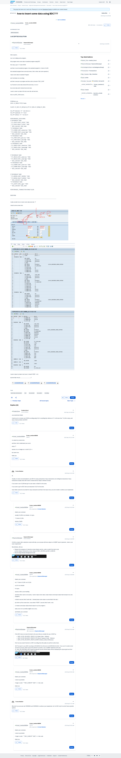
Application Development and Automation (37, 5)
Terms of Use (28, 755)
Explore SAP (102, 2)
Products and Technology (30, 2)
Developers (45, 2)
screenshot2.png (51, 382)
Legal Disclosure (41, 755)
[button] (105, 25)
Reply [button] (72, 397)
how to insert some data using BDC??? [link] (60, 5)
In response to (38, 509)
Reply (71, 428)
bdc (25, 393)
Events (56, 2)
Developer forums (47, 9)
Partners (51, 2)
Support (55, 755)
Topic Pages (70, 2)
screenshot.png (18, 382)
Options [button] (109, 13)
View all (82, 98)
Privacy (22, 755)
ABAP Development (14, 32)
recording (47, 393)
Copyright (34, 755)
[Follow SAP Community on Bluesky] (94, 755)
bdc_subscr (39, 393)
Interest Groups (25, 5)
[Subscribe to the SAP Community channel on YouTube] (97, 755)
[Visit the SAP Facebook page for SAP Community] (92, 755)
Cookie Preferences (62, 755)
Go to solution (62, 19)
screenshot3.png (34, 382)
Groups (39, 2)
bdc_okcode (31, 393)
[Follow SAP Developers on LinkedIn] (99, 755)
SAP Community (13, 5)
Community (19, 2)
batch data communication (16, 393)
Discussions (49, 5)
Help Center (62, 2)
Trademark (49, 755)
